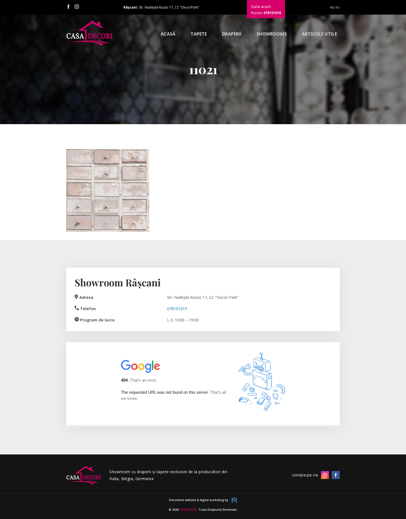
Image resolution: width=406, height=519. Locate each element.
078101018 (272, 12)
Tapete (199, 34)
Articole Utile (319, 34)
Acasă (168, 34)
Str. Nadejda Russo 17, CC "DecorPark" (161, 7)
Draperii (231, 34)
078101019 (177, 308)
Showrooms (272, 34)
